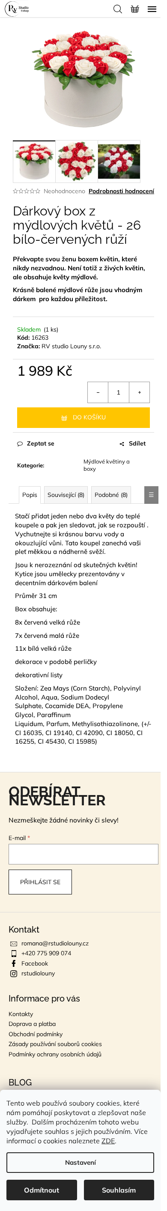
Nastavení (80, 1162)
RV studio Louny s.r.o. (71, 346)
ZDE (108, 1140)
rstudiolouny (38, 973)
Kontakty (21, 1014)
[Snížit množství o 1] (98, 392)
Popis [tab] (29, 495)
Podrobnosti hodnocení (121, 191)
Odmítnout (41, 1190)
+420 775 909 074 (46, 953)
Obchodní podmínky (36, 1034)
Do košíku (89, 417)
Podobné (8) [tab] (111, 495)
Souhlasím (119, 1190)
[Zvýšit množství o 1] (139, 392)
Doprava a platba (32, 1024)
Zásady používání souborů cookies (55, 1044)
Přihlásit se (40, 882)
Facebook (34, 963)
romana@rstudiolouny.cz (55, 943)
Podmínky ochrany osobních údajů (55, 1054)
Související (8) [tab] (66, 495)
